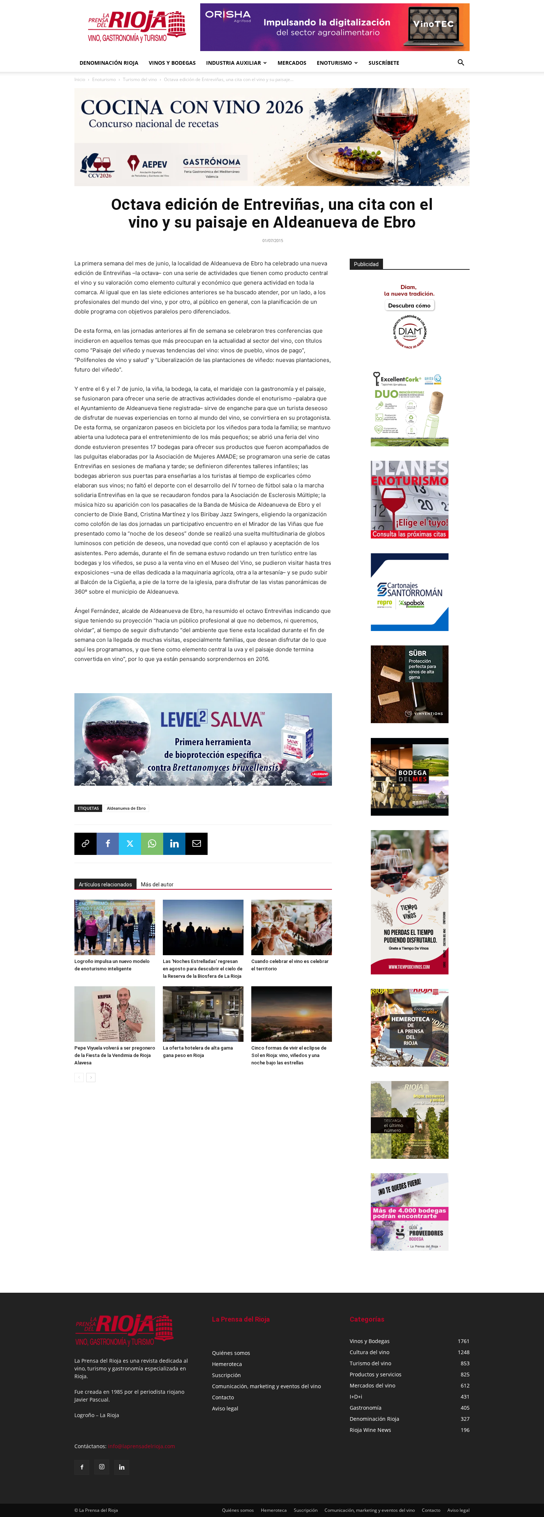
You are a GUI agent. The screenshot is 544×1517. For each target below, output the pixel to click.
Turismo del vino (140, 79)
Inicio (79, 79)
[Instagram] (101, 1467)
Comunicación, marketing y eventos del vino (266, 1386)
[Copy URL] (85, 844)
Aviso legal (225, 1408)
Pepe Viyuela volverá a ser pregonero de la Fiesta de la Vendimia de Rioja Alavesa (114, 1055)
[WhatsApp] (152, 844)
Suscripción (226, 1375)
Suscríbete (384, 62)
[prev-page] (79, 1077)
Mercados (292, 62)
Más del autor (157, 884)
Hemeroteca (227, 1363)
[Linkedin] (174, 844)
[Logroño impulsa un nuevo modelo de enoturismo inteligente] (114, 927)
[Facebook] (108, 844)
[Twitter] (130, 844)
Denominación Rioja (109, 62)
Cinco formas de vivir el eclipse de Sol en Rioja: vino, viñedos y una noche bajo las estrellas (288, 1055)
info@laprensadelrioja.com (141, 1446)
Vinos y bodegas (172, 62)
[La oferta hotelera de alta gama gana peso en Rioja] (203, 1014)
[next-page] (90, 1077)
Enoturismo (334, 62)
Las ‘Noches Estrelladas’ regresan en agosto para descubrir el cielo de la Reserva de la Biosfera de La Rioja (202, 969)
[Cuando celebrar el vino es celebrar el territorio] (291, 927)
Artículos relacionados (105, 884)
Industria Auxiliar (233, 62)
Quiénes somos (231, 1352)
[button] (461, 63)
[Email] (196, 844)
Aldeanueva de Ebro (126, 808)
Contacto (223, 1397)
